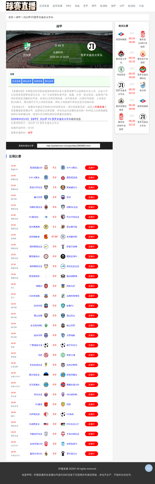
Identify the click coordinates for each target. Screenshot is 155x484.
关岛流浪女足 (36, 365)
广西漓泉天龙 (36, 345)
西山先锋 (38, 315)
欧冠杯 (131, 6)
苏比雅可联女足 (74, 227)
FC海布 (70, 414)
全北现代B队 (36, 325)
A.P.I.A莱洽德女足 (37, 177)
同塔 (69, 404)
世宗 (69, 197)
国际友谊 (14, 426)
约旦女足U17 (73, 424)
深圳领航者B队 (36, 236)
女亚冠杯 (14, 367)
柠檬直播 (99, 107)
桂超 (13, 347)
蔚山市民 (71, 325)
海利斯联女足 (36, 266)
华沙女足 (38, 394)
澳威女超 (14, 179)
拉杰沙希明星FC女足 (76, 365)
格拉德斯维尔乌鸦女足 (77, 276)
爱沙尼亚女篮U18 (37, 375)
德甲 (113, 6)
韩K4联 (14, 199)
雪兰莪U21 (72, 453)
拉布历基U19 (36, 444)
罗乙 (13, 288)
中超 (141, 6)
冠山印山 (71, 315)
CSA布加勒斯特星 (37, 296)
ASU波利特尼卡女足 (76, 394)
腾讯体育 (49, 81)
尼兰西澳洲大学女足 (38, 227)
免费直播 (38, 81)
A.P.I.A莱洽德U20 (75, 167)
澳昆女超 (14, 436)
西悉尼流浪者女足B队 (77, 177)
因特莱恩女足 (36, 246)
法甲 (122, 6)
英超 (77, 6)
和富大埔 (71, 355)
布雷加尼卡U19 (74, 444)
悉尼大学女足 (36, 187)
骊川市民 (38, 197)
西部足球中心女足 (75, 256)
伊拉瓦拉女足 (73, 266)
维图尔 (39, 286)
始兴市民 (38, 335)
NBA (68, 6)
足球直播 (44, 6)
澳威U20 (14, 169)
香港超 (13, 357)
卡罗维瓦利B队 (36, 414)
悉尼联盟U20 (36, 167)
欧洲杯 (103, 6)
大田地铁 (71, 335)
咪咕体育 (27, 81)
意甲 (85, 6)
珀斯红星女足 (36, 207)
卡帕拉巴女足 (36, 434)
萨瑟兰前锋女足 (74, 246)
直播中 (91, 167)
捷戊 (13, 416)
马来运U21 (15, 455)
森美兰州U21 (36, 453)
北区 (40, 355)
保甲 (18, 17)
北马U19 (14, 446)
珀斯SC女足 (72, 207)
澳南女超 (14, 248)
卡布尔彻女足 (73, 434)
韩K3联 (14, 327)
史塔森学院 (72, 236)
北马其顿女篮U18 (37, 384)
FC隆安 (38, 404)
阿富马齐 (71, 286)
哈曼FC (70, 306)
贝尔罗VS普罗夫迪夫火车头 (38, 17)
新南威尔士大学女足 (76, 187)
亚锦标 (13, 238)
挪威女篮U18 (73, 384)
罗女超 (13, 396)
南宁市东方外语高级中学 (78, 345)
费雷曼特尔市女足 (37, 256)
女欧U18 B (15, 377)
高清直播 (16, 81)
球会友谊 (14, 406)
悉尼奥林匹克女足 (37, 276)
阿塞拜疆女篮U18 (75, 375)
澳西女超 (14, 209)
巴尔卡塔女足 (73, 217)
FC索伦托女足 (36, 217)
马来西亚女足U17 (37, 424)
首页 (10, 17)
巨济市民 (38, 306)
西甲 (94, 6)
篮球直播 (57, 6)
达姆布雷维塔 (73, 296)
